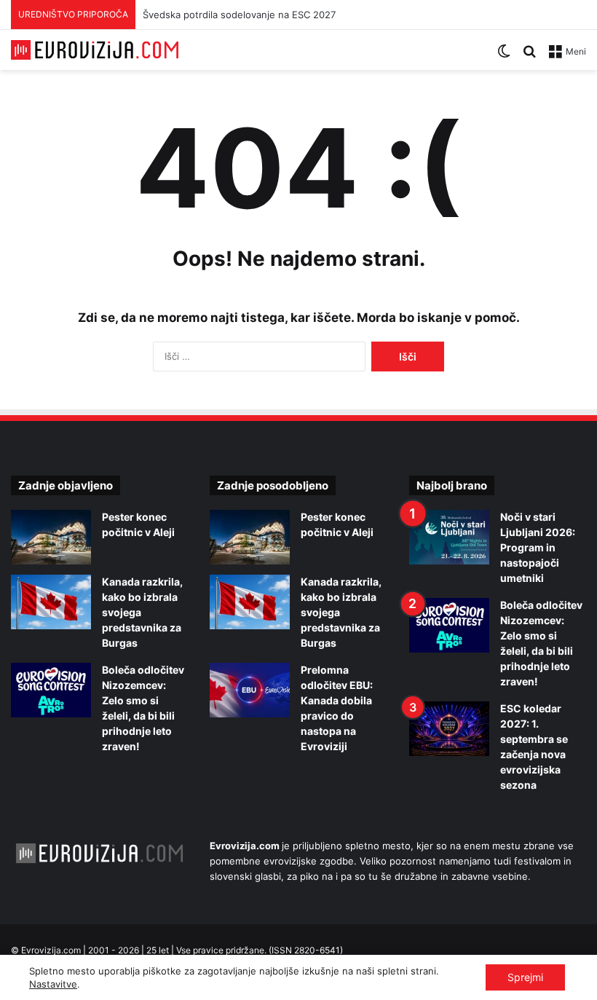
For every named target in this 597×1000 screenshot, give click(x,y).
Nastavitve (53, 984)
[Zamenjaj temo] (504, 56)
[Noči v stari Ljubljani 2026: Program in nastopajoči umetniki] (449, 537)
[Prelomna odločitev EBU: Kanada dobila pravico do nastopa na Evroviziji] (250, 690)
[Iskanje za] (529, 56)
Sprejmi (525, 977)
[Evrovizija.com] (94, 50)
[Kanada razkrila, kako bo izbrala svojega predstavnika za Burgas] (51, 602)
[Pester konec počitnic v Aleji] (51, 537)
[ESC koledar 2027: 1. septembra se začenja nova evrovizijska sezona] (449, 728)
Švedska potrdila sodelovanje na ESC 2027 (239, 14)
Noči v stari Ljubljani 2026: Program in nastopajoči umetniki (537, 547)
